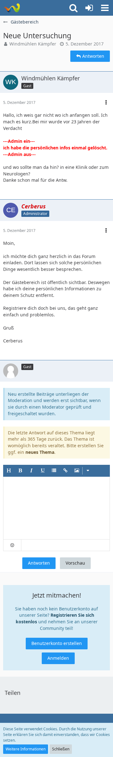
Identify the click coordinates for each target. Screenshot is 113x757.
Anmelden (58, 658)
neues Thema (39, 452)
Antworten (39, 563)
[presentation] (56, 508)
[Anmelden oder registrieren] (89, 8)
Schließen (60, 749)
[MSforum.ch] (12, 8)
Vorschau (75, 563)
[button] (105, 8)
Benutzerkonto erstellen (56, 643)
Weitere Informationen (26, 749)
